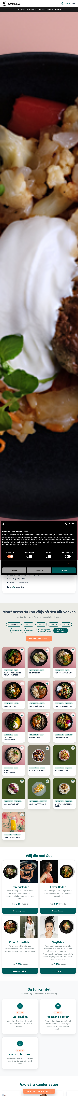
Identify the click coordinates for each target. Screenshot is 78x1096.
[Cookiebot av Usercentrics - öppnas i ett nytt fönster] (67, 524)
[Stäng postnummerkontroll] (52, 1091)
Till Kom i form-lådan (19, 971)
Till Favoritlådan (56, 911)
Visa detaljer (67, 564)
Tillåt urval (39, 570)
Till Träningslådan (19, 911)
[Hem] (11, 3)
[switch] (29, 556)
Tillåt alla (64, 570)
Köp (38, 639)
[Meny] (74, 3)
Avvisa (14, 570)
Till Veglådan (57, 971)
